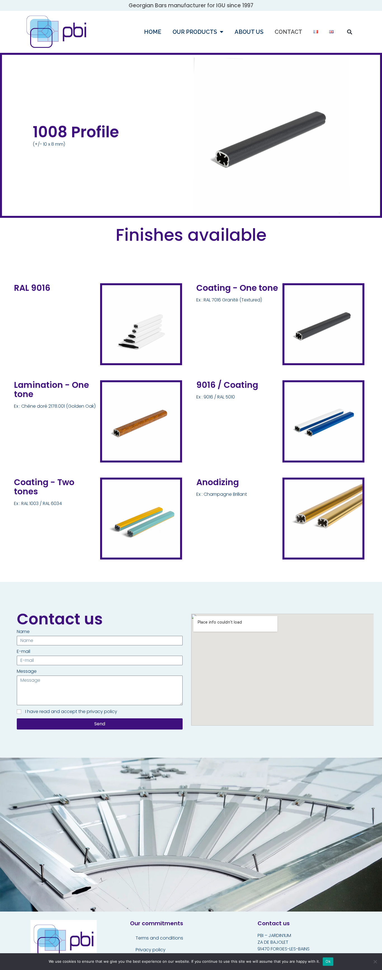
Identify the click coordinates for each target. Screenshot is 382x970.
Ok (328, 961)
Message (27, 671)
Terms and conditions (159, 938)
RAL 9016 (32, 288)
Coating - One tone (237, 288)
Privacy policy (151, 950)
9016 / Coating (227, 385)
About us (249, 32)
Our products (195, 32)
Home (152, 32)
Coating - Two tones (44, 486)
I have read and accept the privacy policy (71, 711)
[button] (349, 31)
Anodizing (217, 482)
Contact (288, 32)
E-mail (23, 651)
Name (23, 631)
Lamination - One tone (51, 389)
